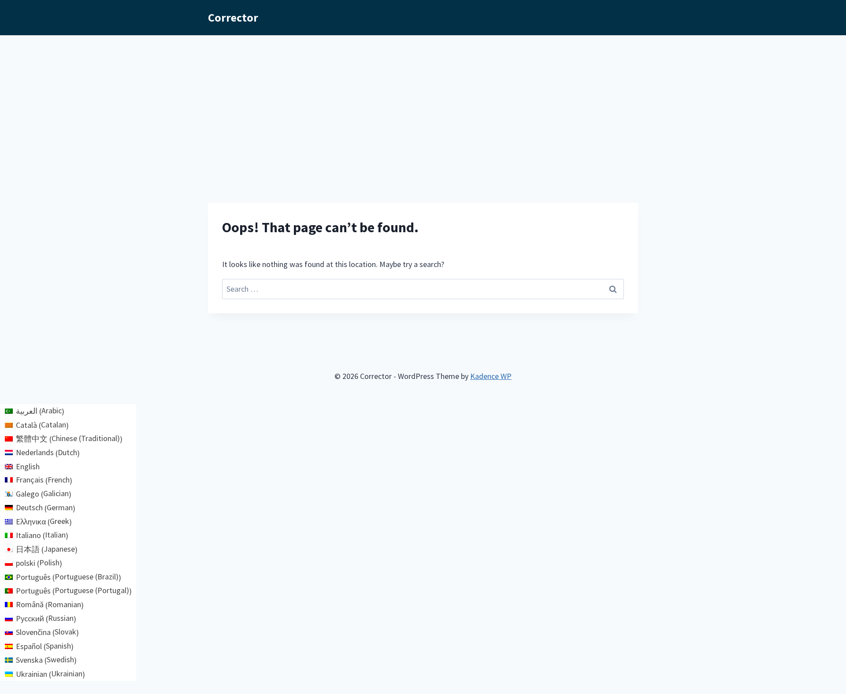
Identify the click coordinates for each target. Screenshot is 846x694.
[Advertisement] (423, 101)
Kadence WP (491, 376)
